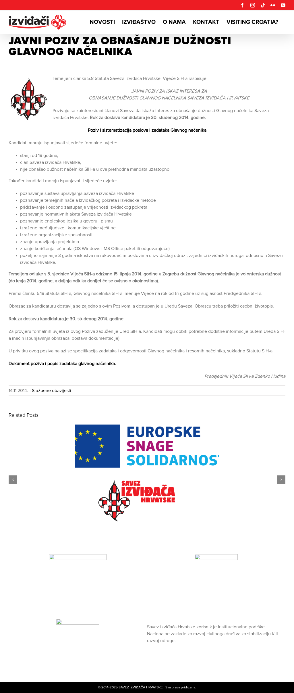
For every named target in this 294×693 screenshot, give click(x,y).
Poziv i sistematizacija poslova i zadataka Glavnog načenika (147, 130)
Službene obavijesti (51, 390)
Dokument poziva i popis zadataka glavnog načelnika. (62, 363)
